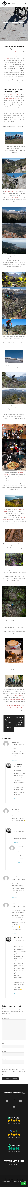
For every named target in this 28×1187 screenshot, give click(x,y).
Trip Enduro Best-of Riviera (12, 98)
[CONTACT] (14, 1107)
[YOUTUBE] (20, 1101)
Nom (4, 1043)
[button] (14, 1119)
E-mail (4, 1051)
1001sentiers (17, 764)
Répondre (14, 760)
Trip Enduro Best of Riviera (16, 695)
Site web (4, 1059)
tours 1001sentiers (15, 483)
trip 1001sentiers (17, 52)
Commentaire (6, 1018)
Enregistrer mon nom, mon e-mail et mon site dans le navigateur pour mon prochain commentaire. (13, 1071)
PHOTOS (12, 25)
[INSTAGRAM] (7, 1101)
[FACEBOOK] (14, 1101)
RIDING (16, 25)
